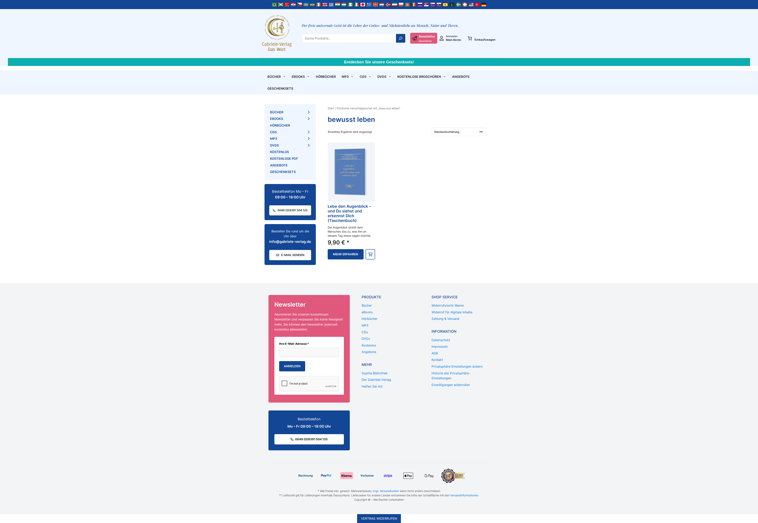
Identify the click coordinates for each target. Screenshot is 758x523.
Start (331, 108)
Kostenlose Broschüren (419, 77)
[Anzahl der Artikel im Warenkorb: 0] (470, 38)
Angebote (461, 77)
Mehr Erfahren (345, 254)
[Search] (400, 38)
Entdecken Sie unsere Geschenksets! (379, 62)
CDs (363, 77)
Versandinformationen (464, 495)
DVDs (381, 77)
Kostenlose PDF (284, 159)
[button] (370, 254)
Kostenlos (279, 152)
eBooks (298, 77)
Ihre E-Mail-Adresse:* (294, 343)
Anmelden (292, 366)
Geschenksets (280, 88)
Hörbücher (326, 77)
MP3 (345, 77)
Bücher (274, 77)
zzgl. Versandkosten (386, 491)
